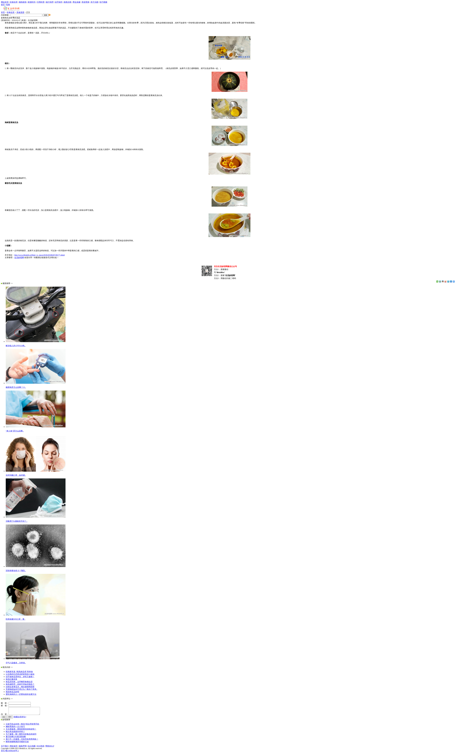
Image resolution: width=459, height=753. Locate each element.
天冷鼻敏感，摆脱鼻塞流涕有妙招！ (21, 729)
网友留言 (14, 746)
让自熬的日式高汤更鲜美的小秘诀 (20, 674)
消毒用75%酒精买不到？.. (16, 521)
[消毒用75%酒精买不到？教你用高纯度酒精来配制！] (36, 517)
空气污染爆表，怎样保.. (16, 663)
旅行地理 (49, 2)
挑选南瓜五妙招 (12, 692)
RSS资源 (40, 746)
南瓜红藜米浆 (11, 679)
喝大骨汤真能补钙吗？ (15, 732)
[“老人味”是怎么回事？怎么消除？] (36, 427)
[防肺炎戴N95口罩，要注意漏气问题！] (36, 615)
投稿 (8, 5)
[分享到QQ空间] (440, 281)
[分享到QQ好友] (443, 281)
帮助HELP (49, 746)
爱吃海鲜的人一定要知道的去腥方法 (21, 694)
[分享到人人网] (451, 281)
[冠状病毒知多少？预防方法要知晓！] (36, 566)
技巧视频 (103, 2)
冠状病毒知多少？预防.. (16, 571)
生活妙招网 (19, 258)
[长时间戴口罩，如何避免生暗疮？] (36, 471)
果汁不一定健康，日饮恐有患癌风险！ (22, 739)
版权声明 (23, 746)
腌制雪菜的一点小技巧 (15, 726)
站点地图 (32, 746)
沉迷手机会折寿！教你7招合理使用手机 (22, 724)
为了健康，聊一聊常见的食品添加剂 (21, 734)
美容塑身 (85, 2)
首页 (3, 12)
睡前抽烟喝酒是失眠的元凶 (17, 742)
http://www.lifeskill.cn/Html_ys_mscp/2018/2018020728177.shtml (39, 255)
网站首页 (5, 2)
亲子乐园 (94, 2)
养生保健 (76, 2)
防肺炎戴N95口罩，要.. (15, 619)
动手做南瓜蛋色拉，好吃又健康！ (20, 677)
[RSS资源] (49, 15)
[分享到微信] (437, 281)
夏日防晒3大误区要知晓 (16, 737)
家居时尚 (32, 2)
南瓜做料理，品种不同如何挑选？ (20, 684)
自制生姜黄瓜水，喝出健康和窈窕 (20, 687)
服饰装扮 (23, 2)
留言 (3, 5)
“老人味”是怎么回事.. (15, 431)
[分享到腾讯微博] (448, 281)
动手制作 (58, 2)
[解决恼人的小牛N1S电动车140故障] (36, 341)
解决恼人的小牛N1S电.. (15, 346)
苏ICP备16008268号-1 (10, 751)
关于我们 (5, 746)
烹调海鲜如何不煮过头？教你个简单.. (21, 689)
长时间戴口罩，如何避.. (16, 475)
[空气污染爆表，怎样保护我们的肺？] (33, 659)
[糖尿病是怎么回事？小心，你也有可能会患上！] (36, 383)
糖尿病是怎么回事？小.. (16, 387)
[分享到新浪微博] (446, 281)
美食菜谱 (20, 12)
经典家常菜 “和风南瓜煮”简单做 (19, 672)
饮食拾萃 (14, 2)
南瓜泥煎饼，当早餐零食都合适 (19, 682)
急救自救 (67, 2)
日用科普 (40, 2)
